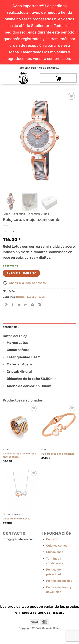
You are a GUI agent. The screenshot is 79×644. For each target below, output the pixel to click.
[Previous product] (13, 231)
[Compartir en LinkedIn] (39, 305)
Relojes (19, 214)
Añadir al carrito (21, 273)
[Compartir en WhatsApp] (6, 305)
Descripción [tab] (11, 327)
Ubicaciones (54, 552)
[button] (5, 77)
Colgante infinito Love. (16, 518)
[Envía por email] (26, 305)
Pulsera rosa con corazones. (58, 453)
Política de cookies (59, 580)
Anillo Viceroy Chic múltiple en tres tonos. (19, 455)
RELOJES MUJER (39, 214)
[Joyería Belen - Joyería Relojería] (23, 78)
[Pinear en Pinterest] (33, 305)
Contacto (52, 539)
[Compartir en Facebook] (13, 305)
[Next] (70, 141)
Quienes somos (56, 545)
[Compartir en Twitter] (19, 305)
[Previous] (9, 141)
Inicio (6, 214)
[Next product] (6, 231)
